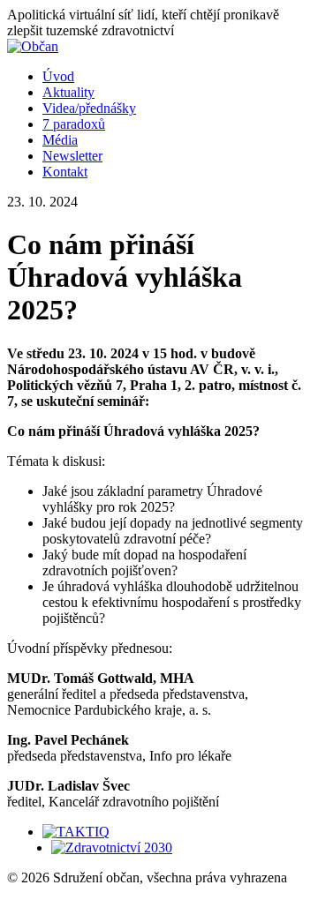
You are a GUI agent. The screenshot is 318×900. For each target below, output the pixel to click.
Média (60, 139)
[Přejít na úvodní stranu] (32, 46)
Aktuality (68, 92)
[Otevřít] (76, 831)
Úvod (58, 76)
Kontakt (64, 171)
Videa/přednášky (89, 108)
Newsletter (72, 155)
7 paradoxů (73, 123)
